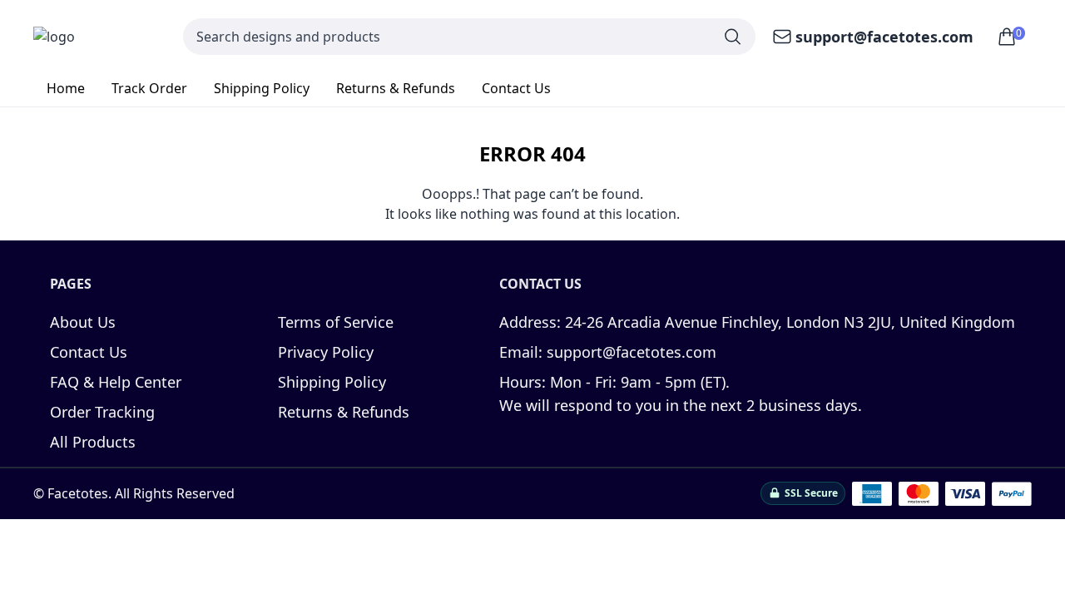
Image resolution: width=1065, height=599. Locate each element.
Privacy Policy (326, 352)
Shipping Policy (262, 88)
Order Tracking (102, 412)
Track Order (149, 88)
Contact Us (516, 88)
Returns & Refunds (395, 88)
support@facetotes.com (884, 37)
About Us (83, 322)
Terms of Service (336, 322)
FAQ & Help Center (115, 382)
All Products (93, 442)
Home (66, 88)
